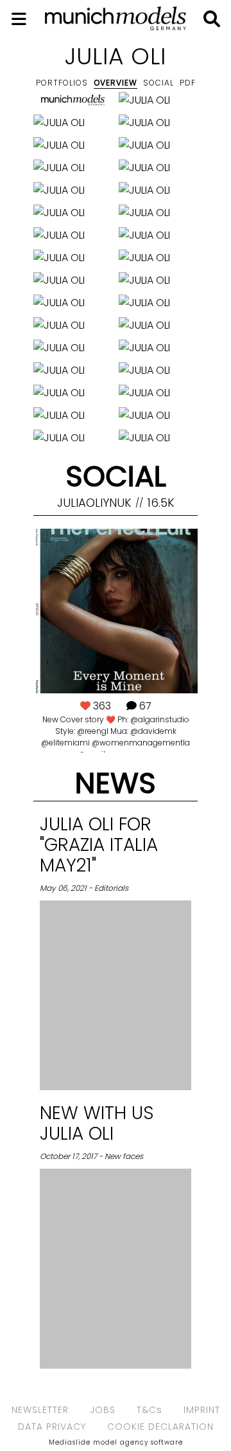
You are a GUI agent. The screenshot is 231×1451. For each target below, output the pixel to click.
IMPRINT (202, 1409)
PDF (188, 82)
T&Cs (149, 1409)
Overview (115, 82)
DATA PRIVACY (52, 1426)
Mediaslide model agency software (116, 1442)
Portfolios (62, 82)
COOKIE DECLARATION (160, 1426)
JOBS (103, 1409)
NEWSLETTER (40, 1409)
